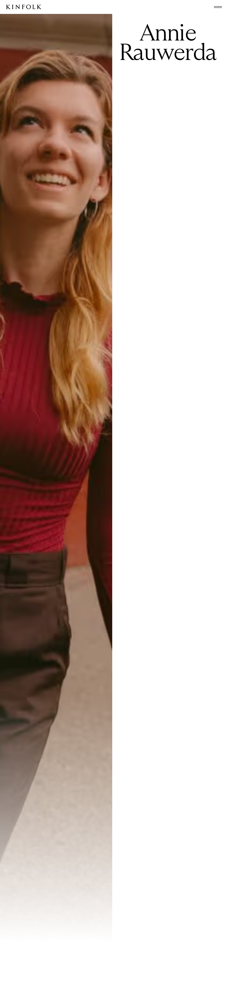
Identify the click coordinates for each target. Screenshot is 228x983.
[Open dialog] (218, 7)
